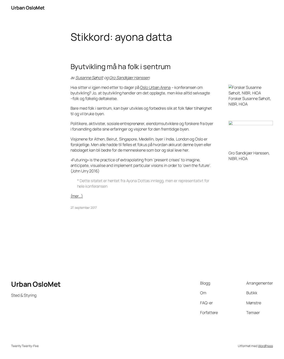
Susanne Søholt (89, 77)
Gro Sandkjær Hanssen (129, 77)
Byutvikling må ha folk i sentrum (121, 67)
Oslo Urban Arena (155, 87)
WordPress (265, 346)
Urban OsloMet (28, 7)
